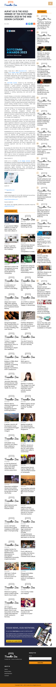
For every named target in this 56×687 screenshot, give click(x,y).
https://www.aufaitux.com (11, 199)
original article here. (9, 206)
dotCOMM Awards (12, 82)
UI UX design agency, (14, 72)
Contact (6, 675)
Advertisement (8, 673)
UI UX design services (24, 161)
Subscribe (40, 662)
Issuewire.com (22, 71)
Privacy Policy (7, 671)
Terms (6, 669)
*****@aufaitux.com (9, 190)
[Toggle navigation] (50, 3)
